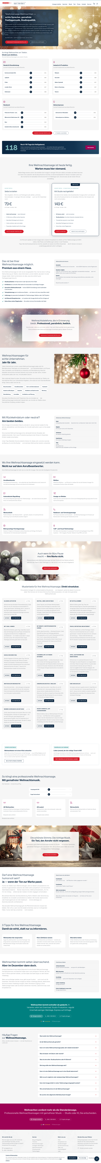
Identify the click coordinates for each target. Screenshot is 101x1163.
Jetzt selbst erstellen (14, 231)
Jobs (59, 1151)
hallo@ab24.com (8, 1148)
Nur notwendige (82, 1158)
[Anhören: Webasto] (81, 73)
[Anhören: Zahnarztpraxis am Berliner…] (75, 117)
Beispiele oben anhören (9, 815)
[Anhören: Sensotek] (81, 77)
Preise (78, 4)
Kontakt (84, 4)
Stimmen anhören (61, 133)
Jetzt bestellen (16, 618)
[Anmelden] (97, 3)
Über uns (60, 1147)
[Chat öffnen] (96, 1158)
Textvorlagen (36, 1151)
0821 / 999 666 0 (51, 1016)
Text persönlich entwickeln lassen (66, 759)
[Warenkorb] (94, 3)
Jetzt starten (90, 147)
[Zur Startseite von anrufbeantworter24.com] (7, 3)
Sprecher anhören (50, 855)
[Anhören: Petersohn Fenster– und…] (22, 113)
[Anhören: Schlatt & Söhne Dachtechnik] (22, 127)
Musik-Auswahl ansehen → (62, 283)
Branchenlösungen (37, 1144)
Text (74, 4)
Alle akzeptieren (72, 1158)
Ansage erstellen (56, 4)
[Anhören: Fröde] (31, 82)
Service (89, 4)
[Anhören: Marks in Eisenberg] (81, 87)
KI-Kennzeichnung (63, 1145)
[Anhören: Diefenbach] (31, 92)
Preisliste (65, 242)
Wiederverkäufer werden (86, 1148)
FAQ (59, 1140)
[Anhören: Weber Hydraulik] (81, 82)
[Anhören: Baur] (22, 122)
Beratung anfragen (37, 42)
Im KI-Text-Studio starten (14, 761)
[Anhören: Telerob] (81, 92)
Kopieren (7, 618)
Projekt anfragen (65, 1016)
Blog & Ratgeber (36, 1140)
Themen (34, 1142)
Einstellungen (92, 1158)
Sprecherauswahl (37, 1147)
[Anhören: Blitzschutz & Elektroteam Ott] (22, 117)
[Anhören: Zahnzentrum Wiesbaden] (75, 113)
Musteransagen (62, 1144)
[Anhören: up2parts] (31, 77)
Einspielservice (53, 240)
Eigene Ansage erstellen (42, 133)
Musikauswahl (36, 1149)
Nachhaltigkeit (62, 1149)
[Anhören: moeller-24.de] (31, 87)
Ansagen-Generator (37, 1145)
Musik (70, 4)
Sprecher (64, 4)
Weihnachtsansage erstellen (16, 42)
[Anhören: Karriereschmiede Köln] (31, 73)
